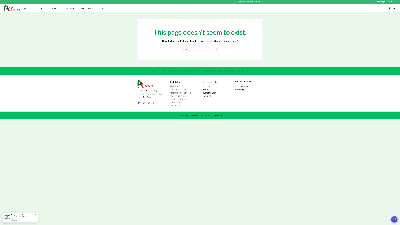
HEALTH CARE (41, 8)
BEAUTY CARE (27, 8)
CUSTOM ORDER (209, 93)
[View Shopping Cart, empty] (394, 8)
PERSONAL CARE (56, 8)
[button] (389, 8)
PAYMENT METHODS (178, 99)
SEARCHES (207, 96)
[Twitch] (143, 102)
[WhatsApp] (153, 102)
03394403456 (390, 1)
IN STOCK (206, 87)
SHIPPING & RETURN (178, 90)
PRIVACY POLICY (176, 102)
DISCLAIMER (175, 105)
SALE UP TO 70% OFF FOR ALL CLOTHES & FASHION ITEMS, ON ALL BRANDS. (200, 71)
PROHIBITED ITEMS (178, 96)
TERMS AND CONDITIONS (180, 93)
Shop (102, 8)
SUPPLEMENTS (71, 8)
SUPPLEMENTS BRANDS (88, 8)
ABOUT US (174, 87)
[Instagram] (149, 102)
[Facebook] (139, 102)
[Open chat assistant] (394, 218)
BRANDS (206, 90)
